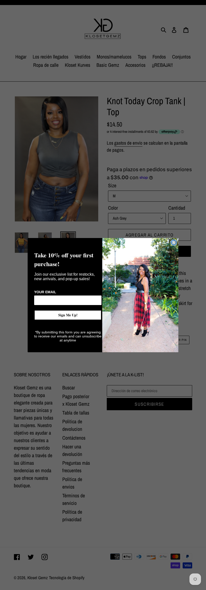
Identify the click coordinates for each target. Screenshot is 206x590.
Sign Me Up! (68, 315)
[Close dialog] (173, 242)
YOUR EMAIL (45, 292)
